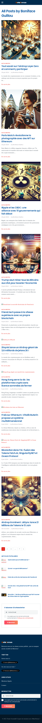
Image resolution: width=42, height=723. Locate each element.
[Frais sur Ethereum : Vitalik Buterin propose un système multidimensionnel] (12, 407)
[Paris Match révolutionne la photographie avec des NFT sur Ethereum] (21, 109)
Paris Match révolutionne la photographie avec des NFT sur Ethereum (18, 138)
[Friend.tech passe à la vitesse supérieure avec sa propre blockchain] (17, 304)
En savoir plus (5, 84)
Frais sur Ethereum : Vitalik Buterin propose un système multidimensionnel (19, 418)
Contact (3, 685)
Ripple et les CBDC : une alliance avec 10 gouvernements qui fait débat (20, 210)
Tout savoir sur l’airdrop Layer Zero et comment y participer (19, 68)
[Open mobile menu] (2, 2)
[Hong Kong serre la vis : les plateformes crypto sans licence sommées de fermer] (17, 372)
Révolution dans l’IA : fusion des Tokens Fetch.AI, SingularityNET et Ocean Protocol (19, 453)
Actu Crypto (5, 63)
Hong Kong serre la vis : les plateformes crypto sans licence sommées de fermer (16, 382)
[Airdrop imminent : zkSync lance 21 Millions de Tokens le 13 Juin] (21, 496)
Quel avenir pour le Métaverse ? (18, 560)
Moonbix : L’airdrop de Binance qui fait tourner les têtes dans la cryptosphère (23, 595)
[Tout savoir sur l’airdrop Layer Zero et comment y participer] (21, 39)
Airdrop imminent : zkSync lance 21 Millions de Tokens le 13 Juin (19, 524)
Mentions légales (6, 681)
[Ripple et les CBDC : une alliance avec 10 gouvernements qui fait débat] (21, 181)
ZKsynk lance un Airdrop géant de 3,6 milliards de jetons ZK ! (19, 349)
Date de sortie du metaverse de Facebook (22, 577)
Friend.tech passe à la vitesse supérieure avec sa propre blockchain (17, 315)
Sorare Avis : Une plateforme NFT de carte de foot (23, 587)
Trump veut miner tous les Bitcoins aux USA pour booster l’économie (19, 281)
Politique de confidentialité (25, 618)
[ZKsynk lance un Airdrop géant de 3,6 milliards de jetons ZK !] (8, 339)
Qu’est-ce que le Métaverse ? (18, 568)
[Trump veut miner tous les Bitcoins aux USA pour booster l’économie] (21, 253)
